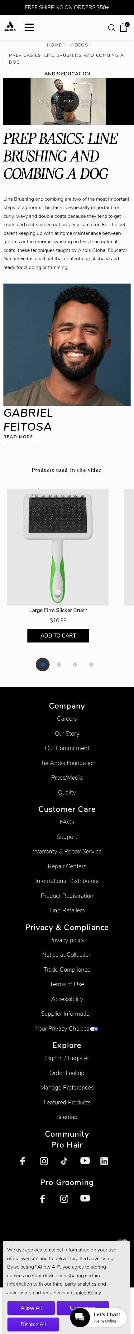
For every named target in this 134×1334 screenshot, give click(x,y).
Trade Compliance (67, 969)
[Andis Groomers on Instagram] (67, 1201)
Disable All (33, 1324)
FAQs (67, 822)
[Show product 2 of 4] (59, 664)
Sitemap (67, 1117)
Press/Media (67, 777)
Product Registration (67, 896)
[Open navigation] (29, 27)
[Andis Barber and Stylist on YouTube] (87, 1164)
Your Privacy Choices (62, 1028)
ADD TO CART (58, 635)
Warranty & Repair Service (67, 851)
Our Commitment (67, 748)
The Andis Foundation (67, 763)
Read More (18, 437)
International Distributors (67, 881)
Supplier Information (67, 1013)
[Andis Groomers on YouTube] (87, 1201)
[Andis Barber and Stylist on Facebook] (27, 1164)
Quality (67, 792)
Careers (67, 718)
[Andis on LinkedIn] (107, 1164)
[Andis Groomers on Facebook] (47, 1201)
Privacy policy (67, 940)
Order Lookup (67, 1073)
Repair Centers (67, 866)
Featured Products (67, 1102)
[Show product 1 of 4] (43, 664)
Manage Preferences (67, 1087)
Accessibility (67, 999)
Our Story (67, 733)
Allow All (31, 1308)
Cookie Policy (86, 1292)
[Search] (112, 27)
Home (54, 45)
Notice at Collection (67, 955)
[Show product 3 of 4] (75, 664)
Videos (79, 45)
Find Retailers (67, 910)
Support (67, 837)
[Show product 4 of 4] (91, 664)
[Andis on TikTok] (67, 1164)
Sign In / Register (67, 1058)
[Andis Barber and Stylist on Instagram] (47, 1164)
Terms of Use (67, 984)
